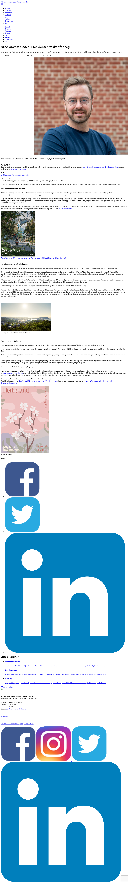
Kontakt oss (9, 21)
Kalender (8, 10)
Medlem (7, 19)
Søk (6, 23)
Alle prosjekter (7, 687)
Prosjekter (8, 13)
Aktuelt (7, 8)
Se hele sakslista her (65, 208)
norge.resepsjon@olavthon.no (13, 373)
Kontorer (8, 15)
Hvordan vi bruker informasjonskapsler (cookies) (17, 724)
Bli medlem (4, 716)
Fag (6, 17)
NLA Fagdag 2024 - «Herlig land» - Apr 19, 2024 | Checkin (38, 381)
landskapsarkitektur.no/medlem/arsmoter (15, 175)
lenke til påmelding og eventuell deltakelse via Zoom (100, 167)
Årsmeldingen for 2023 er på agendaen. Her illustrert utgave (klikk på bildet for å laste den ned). (33, 258)
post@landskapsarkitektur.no (16, 709)
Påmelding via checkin (18, 169)
